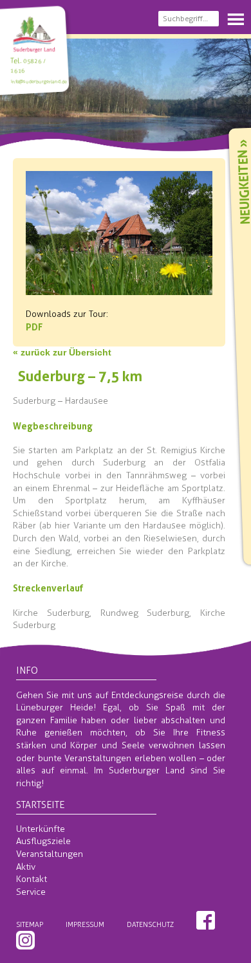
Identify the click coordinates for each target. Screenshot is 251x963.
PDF (34, 326)
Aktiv (25, 866)
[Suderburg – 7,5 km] (119, 288)
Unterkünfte (40, 829)
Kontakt (31, 879)
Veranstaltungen (49, 854)
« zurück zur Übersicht (62, 352)
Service (31, 892)
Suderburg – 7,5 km (80, 376)
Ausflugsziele (43, 841)
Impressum (85, 924)
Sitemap (29, 924)
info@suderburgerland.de (38, 81)
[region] (125, 91)
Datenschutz (150, 924)
